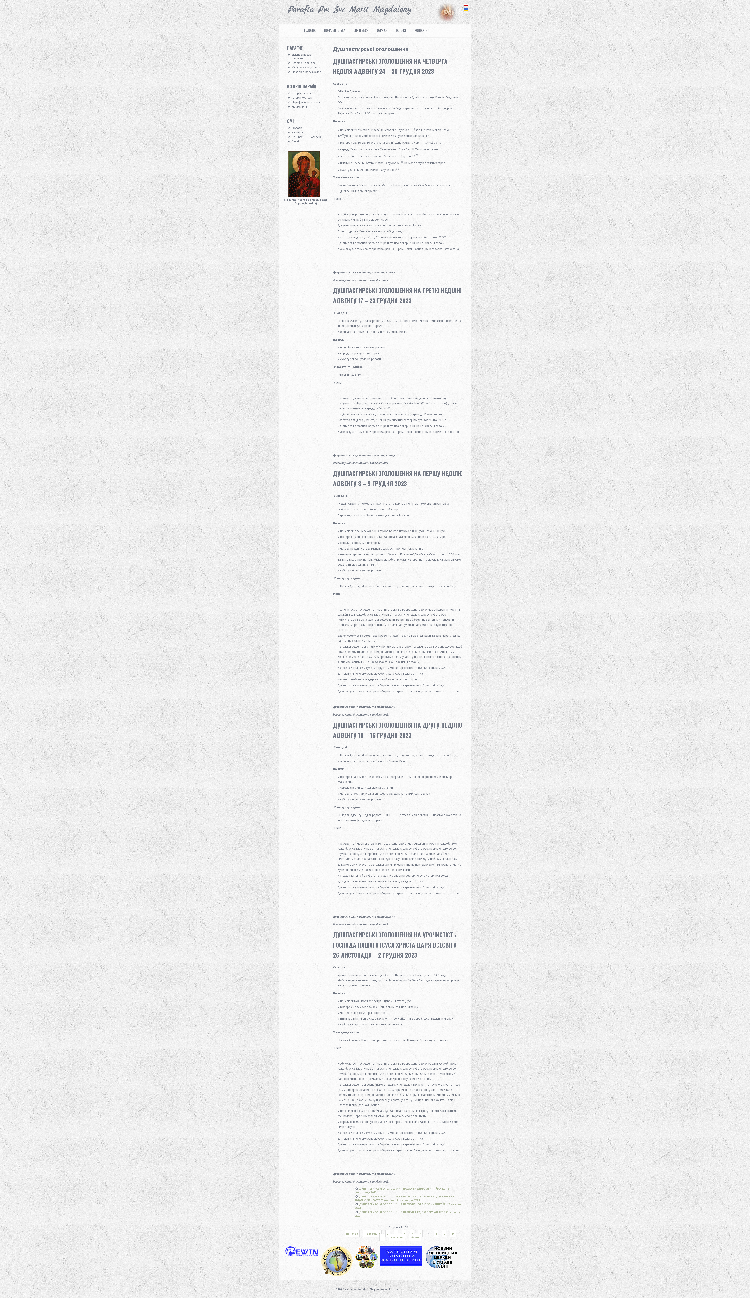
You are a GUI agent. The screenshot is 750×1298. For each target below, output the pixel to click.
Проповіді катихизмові (307, 72)
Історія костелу (302, 97)
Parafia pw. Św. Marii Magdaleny (349, 9)
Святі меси (361, 30)
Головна (310, 30)
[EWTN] (302, 1256)
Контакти (421, 30)
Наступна (397, 1237)
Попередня (372, 1233)
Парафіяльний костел (306, 102)
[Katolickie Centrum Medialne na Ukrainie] (444, 1267)
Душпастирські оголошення (299, 56)
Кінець (415, 1237)
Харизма (297, 132)
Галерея (401, 30)
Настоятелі (299, 106)
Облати (297, 128)
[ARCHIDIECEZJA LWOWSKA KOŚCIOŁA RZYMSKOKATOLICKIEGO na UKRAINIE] (367, 1267)
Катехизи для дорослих (307, 67)
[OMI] (338, 1275)
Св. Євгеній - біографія (306, 137)
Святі (295, 141)
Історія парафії (302, 93)
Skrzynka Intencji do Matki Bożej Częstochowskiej (305, 201)
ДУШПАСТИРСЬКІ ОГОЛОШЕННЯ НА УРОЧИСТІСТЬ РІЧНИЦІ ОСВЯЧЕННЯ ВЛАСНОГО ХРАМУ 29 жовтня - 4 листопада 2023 (404, 1198)
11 (382, 1237)
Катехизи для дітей (304, 63)
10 (453, 1233)
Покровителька (334, 30)
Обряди (382, 30)
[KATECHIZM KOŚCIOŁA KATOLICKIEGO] (402, 1265)
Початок (352, 1233)
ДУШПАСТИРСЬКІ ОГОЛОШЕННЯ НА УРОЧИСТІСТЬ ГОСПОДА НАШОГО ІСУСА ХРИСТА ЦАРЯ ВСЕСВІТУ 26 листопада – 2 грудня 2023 (395, 944)
